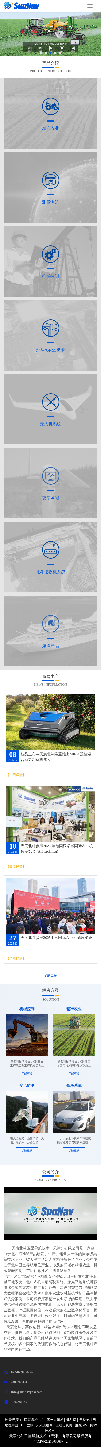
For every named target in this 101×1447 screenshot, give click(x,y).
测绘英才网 (87, 1420)
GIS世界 (27, 1425)
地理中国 (11, 1425)
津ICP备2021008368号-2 (50, 1441)
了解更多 (50, 975)
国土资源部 (55, 1420)
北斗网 (71, 1420)
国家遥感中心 (34, 1420)
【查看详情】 (16, 775)
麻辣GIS (81, 1425)
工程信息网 (64, 1425)
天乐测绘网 (44, 1425)
